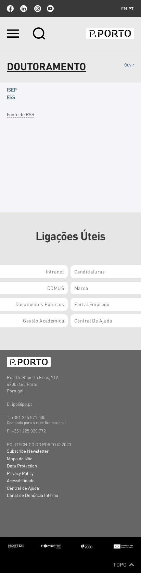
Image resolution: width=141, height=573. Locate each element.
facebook (10, 8)
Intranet (55, 271)
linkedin (23, 8)
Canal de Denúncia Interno (32, 495)
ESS (11, 97)
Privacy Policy (20, 473)
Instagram (37, 8)
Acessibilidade (21, 480)
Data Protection (22, 465)
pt (130, 8)
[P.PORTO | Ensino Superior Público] (110, 33)
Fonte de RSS (20, 114)
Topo (120, 564)
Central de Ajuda (23, 488)
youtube (50, 8)
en (124, 8)
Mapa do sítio (20, 458)
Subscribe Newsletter (28, 451)
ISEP (12, 89)
